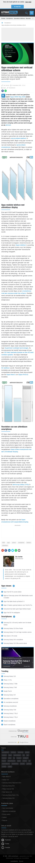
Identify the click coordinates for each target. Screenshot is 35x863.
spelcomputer (6, 763)
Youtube (7, 847)
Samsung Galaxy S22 (10, 676)
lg (13, 758)
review (4, 766)
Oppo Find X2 (23, 374)
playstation (15, 763)
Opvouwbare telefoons (19, 18)
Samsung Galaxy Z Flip (20, 484)
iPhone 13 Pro (8, 680)
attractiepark (11, 761)
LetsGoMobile (14, 861)
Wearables (28, 18)
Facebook (8, 840)
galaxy (27, 752)
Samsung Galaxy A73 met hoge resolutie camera (18, 632)
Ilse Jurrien (6, 85)
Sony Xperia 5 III (7, 792)
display (4, 758)
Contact (4, 817)
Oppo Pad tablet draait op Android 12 (14, 601)
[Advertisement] (17, 34)
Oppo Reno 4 (11, 374)
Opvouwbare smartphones (11, 698)
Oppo (4, 88)
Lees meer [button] (28, 2)
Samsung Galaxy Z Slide (10, 684)
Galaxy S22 (5, 780)
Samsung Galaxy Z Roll (10, 687)
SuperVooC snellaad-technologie (16, 348)
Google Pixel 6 (8, 691)
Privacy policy (6, 814)
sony (10, 758)
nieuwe (22, 763)
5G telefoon (5, 368)
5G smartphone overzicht (11, 702)
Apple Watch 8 (6, 776)
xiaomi (25, 761)
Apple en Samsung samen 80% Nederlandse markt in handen (18, 597)
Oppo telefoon (21, 245)
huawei (19, 758)
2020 (3, 542)
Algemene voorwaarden (9, 811)
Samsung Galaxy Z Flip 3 (11, 717)
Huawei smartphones (10, 721)
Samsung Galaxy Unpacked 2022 (11, 783)
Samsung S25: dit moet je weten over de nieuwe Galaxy (17, 624)
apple (19, 761)
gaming (29, 763)
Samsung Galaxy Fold (10, 710)
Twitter (7, 844)
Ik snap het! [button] (17, 6)
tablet (9, 766)
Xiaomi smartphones (9, 724)
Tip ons (21, 861)
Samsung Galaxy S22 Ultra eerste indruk (15, 643)
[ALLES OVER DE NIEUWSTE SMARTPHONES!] (9, 12)
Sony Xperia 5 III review (10, 636)
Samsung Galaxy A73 (8, 786)
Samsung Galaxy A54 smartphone (13, 639)
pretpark (25, 758)
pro (28, 755)
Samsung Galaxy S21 (10, 695)
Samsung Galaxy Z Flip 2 (11, 713)
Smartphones (9, 18)
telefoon (29, 542)
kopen (4, 761)
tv (29, 761)
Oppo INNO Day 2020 (17, 97)
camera (4, 755)
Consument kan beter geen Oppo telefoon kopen (17, 609)
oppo (8, 542)
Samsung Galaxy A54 (8, 798)
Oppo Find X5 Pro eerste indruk (12, 592)
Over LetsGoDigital (7, 808)
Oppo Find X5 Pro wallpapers (12, 612)
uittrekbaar (5, 545)
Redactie (4, 820)
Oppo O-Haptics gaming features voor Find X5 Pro (18, 605)
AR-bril (8, 125)
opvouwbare (17, 755)
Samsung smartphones (10, 706)
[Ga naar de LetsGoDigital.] (2, 23)
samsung (20, 752)
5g (23, 755)
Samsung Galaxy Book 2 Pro (10, 795)
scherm (14, 542)
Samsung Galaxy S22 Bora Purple (13, 628)
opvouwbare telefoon (18, 138)
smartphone (21, 542)
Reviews (3, 18)
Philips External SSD (8, 789)
